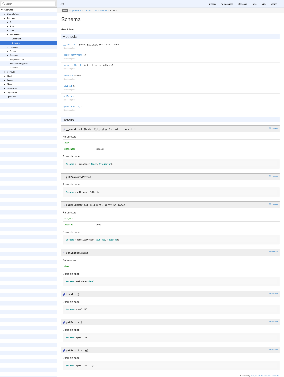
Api (11, 22)
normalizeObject (72, 65)
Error (12, 30)
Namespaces (227, 3)
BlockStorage (13, 13)
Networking (12, 88)
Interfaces (242, 3)
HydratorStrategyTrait (18, 63)
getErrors (68, 96)
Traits (253, 3)
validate (68, 75)
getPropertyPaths (72, 55)
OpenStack (9, 9)
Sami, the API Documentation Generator (265, 375)
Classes (212, 3)
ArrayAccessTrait (16, 59)
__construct (69, 44)
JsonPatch (16, 38)
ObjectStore (12, 92)
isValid (67, 86)
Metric (9, 84)
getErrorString (71, 106)
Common (11, 18)
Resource (14, 47)
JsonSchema (15, 34)
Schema (16, 42)
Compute (11, 71)
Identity (10, 75)
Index (263, 3)
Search (274, 3)
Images (10, 80)
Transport (14, 55)
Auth (12, 26)
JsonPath (13, 67)
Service (13, 51)
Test (61, 4)
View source (273, 128)
